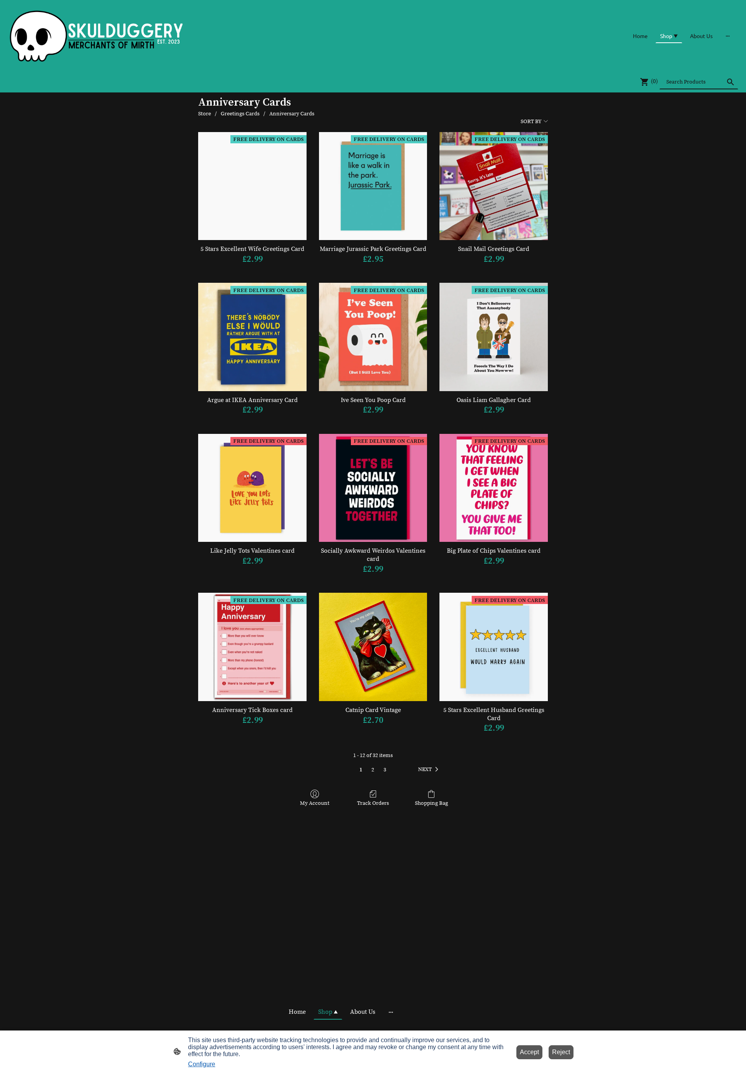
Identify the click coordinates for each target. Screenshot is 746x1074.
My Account (314, 803)
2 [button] (372, 769)
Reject (561, 1052)
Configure (201, 1064)
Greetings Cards (240, 113)
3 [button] (384, 769)
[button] (429, 770)
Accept (529, 1052)
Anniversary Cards (291, 113)
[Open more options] (727, 36)
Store (204, 113)
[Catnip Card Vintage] (373, 647)
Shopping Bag (431, 803)
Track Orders (373, 803)
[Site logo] (97, 35)
